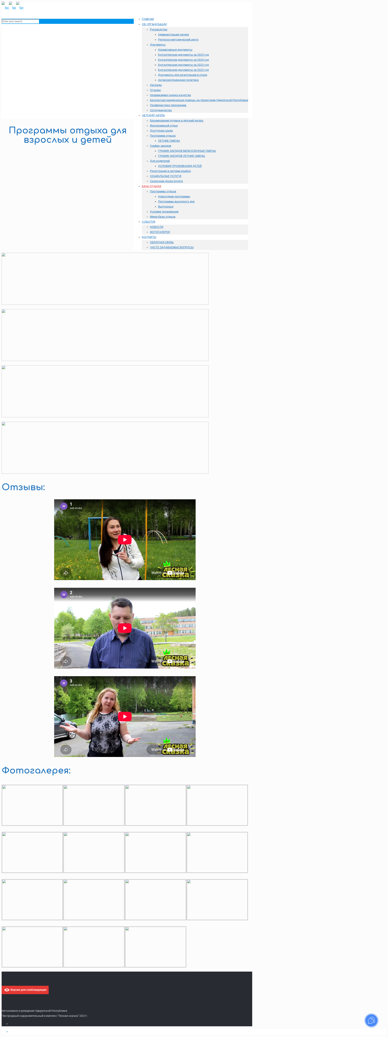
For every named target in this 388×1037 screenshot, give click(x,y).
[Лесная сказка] (12, 7)
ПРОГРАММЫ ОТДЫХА (25, 82)
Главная (15, 77)
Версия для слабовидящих (28, 989)
